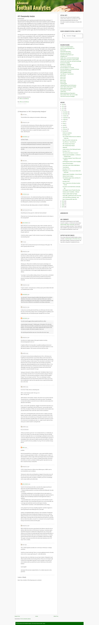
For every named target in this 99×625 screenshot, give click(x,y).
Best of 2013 (63, 75)
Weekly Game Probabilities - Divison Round (72, 174)
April (64, 125)
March (64, 127)
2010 (63, 201)
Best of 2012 (63, 77)
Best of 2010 (63, 80)
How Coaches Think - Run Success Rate (69, 94)
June (64, 121)
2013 (63, 106)
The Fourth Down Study (65, 51)
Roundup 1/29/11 (66, 134)
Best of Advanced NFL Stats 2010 (70, 199)
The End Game (63, 83)
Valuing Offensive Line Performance (68, 85)
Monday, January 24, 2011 (25, 115)
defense (27, 98)
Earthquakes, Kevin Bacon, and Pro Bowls (69, 59)
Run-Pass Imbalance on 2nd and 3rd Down (69, 69)
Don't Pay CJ (63, 50)
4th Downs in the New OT (65, 53)
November (65, 113)
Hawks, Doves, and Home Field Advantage (69, 58)
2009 (63, 203)
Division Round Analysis (68, 163)
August (64, 119)
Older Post (56, 616)
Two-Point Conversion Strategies (67, 96)
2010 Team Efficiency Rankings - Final (71, 197)
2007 (63, 206)
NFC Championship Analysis (69, 143)
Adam (23, 447)
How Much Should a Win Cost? (67, 54)
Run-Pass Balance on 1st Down (67, 67)
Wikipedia (65, 147)
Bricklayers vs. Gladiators (66, 64)
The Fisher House (77, 238)
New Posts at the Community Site (70, 140)
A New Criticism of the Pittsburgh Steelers (72, 149)
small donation (68, 238)
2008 (63, 205)
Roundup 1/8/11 (66, 181)
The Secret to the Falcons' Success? (70, 153)
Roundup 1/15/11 (66, 169)
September (65, 117)
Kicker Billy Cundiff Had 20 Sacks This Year (72, 195)
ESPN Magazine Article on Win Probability (72, 161)
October (65, 115)
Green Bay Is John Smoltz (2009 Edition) (71, 165)
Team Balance (66, 167)
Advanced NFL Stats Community (67, 224)
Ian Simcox (24, 194)
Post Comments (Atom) (26, 618)
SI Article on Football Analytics (66, 46)
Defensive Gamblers (67, 133)
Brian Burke (24, 136)
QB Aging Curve (63, 56)
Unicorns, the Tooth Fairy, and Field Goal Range (70, 61)
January (65, 131)
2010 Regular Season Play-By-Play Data (71, 190)
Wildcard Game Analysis (68, 176)
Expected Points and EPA (65, 70)
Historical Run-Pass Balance (66, 88)
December (65, 112)
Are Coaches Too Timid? (65, 90)
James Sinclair (25, 222)
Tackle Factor (63, 91)
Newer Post (17, 616)
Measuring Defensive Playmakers (67, 93)
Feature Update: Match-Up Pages (70, 193)
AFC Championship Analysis (26, 16)
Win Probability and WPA (65, 72)
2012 (63, 108)
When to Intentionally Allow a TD (67, 48)
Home (36, 616)
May (64, 123)
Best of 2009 (63, 82)
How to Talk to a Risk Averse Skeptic (68, 86)
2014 (63, 104)
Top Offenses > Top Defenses (67, 74)
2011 (63, 110)
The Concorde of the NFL (65, 66)
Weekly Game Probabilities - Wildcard (71, 192)
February (65, 129)
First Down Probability (65, 62)
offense (21, 98)
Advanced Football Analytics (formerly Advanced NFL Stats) (32, 623)
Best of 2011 (63, 78)
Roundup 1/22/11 (66, 151)
